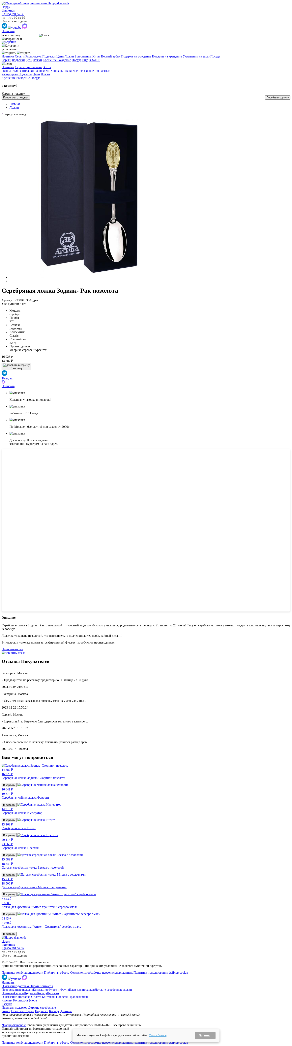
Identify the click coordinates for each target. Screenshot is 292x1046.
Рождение (64, 60)
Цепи (60, 56)
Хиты (96, 56)
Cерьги (6, 60)
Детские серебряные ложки (113, 989)
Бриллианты (83, 56)
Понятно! (205, 1035)
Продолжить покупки (15, 97)
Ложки (69, 56)
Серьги (20, 56)
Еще (85, 60)
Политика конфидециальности (22, 972)
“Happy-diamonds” (14, 1025)
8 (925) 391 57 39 (13, 14)
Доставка (23, 986)
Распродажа (33, 56)
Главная (15, 104)
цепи (29, 60)
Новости (62, 996)
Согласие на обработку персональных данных (101, 972)
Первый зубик (110, 56)
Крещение (50, 60)
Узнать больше (157, 1035)
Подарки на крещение (167, 56)
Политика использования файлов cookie (160, 972)
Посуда (215, 56)
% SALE (94, 60)
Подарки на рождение (136, 56)
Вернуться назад (15, 114)
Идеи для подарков (82, 989)
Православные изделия (17, 989)
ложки (37, 60)
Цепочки (53, 993)
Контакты (46, 986)
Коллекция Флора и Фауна (51, 989)
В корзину (9, 785)
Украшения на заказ (196, 56)
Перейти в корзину (278, 97)
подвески (18, 60)
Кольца (42, 993)
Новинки (8, 56)
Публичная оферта (56, 972)
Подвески (49, 56)
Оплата (35, 986)
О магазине (9, 986)
